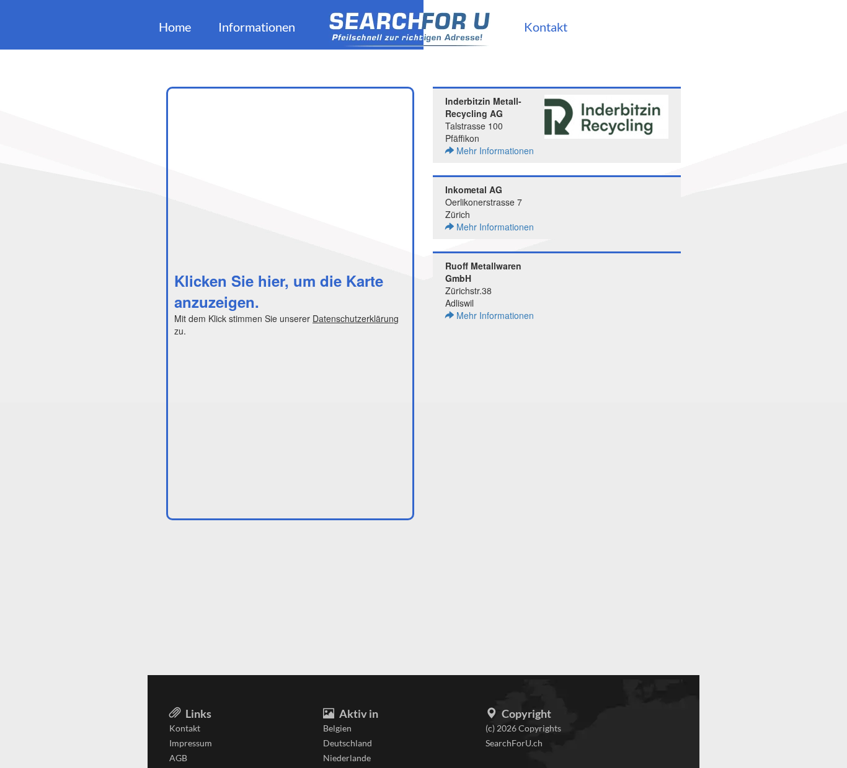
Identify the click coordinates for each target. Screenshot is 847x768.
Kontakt (545, 26)
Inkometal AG (473, 189)
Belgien (337, 728)
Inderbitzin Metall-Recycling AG (483, 107)
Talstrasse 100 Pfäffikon (489, 126)
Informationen (256, 26)
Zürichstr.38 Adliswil (489, 290)
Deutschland (347, 743)
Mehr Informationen (494, 150)
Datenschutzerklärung (356, 318)
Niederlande (347, 758)
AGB (178, 758)
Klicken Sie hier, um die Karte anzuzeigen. (278, 291)
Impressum (190, 743)
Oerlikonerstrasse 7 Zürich (489, 208)
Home (175, 26)
